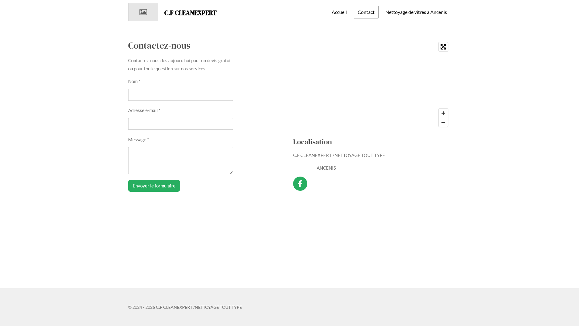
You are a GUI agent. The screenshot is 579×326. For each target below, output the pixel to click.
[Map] (372, 84)
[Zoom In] (443, 113)
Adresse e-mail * (144, 110)
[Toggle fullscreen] (443, 46)
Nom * (134, 81)
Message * (138, 139)
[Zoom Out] (443, 122)
